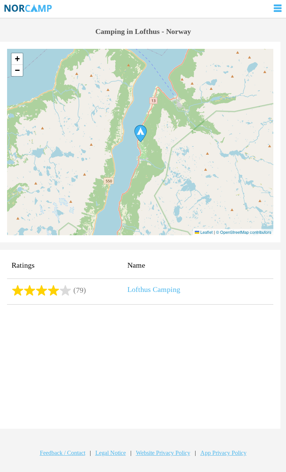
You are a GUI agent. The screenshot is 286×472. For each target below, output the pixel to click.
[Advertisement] (140, 367)
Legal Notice (110, 453)
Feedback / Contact (62, 453)
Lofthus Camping (153, 289)
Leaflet (206, 232)
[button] (140, 133)
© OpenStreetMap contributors (243, 232)
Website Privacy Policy (163, 453)
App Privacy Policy (223, 453)
